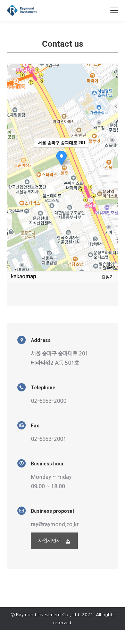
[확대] (109, 154)
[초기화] (109, 179)
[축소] (109, 166)
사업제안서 (49, 540)
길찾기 (107, 276)
